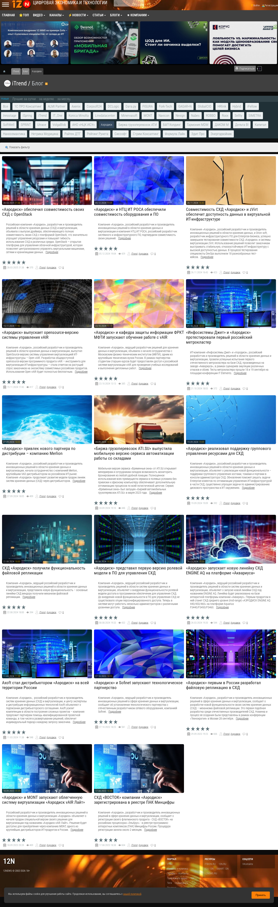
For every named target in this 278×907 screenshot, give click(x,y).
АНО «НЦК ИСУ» (83, 125)
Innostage (9, 115)
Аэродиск (51, 267)
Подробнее (52, 252)
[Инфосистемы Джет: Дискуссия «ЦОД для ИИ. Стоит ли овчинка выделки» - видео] (104, 42)
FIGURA (147, 106)
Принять (261, 895)
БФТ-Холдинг (172, 125)
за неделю (46, 99)
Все (5, 106)
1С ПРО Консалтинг (28, 106)
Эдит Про (197, 134)
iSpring (27, 115)
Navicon (164, 115)
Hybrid (236, 106)
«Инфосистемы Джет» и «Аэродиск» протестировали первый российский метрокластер (219, 337)
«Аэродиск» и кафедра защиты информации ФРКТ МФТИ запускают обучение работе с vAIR (139, 335)
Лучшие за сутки (24, 99)
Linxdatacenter (105, 115)
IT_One (57, 115)
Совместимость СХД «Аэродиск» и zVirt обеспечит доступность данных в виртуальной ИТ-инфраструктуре (228, 214)
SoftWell (8, 125)
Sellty (238, 115)
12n (9, 861)
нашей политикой (132, 893)
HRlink (222, 106)
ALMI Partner (56, 106)
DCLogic (113, 106)
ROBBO (211, 115)
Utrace (41, 125)
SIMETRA (254, 115)
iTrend (19, 83)
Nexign (180, 115)
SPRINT (26, 125)
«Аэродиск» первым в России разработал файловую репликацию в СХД (223, 685)
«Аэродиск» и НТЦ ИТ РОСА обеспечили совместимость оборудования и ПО (130, 212)
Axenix (76, 106)
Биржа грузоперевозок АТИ (137, 125)
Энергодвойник (221, 134)
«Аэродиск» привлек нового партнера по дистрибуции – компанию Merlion (39, 451)
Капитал (260, 125)
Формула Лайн (175, 134)
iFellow (252, 106)
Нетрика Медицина (44, 134)
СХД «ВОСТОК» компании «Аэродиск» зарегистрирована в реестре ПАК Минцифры (134, 800)
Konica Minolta (79, 115)
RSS (46, 83)
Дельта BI (241, 125)
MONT (148, 115)
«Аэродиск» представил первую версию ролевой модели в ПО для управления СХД (138, 570)
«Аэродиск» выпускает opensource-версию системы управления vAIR (40, 335)
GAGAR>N (185, 106)
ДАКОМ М (222, 125)
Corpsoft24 (94, 106)
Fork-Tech (165, 106)
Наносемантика (14, 134)
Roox (225, 115)
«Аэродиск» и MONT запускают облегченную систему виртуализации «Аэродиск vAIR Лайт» (43, 800)
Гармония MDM (197, 125)
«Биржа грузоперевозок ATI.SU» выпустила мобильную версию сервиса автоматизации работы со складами (134, 453)
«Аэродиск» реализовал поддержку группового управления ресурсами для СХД (228, 451)
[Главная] (6, 71)
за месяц (63, 99)
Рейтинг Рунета (97, 134)
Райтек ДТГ (73, 134)
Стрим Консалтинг (146, 134)
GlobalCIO (204, 106)
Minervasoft (129, 115)
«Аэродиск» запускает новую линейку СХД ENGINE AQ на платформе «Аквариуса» (224, 570)
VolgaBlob (59, 125)
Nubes (195, 115)
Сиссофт (121, 134)
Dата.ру (131, 106)
